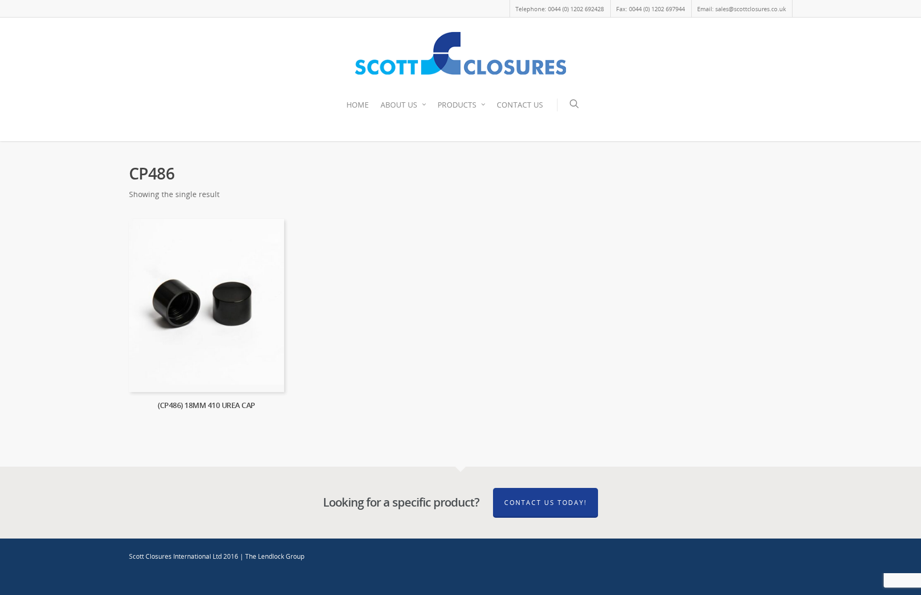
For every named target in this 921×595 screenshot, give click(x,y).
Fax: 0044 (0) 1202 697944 (650, 9)
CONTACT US (520, 105)
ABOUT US (399, 105)
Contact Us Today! (545, 502)
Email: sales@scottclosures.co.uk (741, 9)
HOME (357, 105)
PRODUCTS (457, 105)
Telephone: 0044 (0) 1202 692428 (559, 9)
